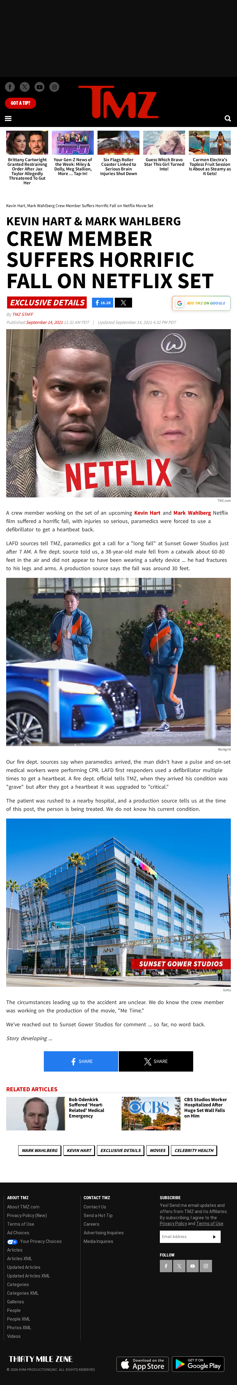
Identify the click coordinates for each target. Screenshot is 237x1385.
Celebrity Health (193, 1150)
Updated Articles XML (28, 1275)
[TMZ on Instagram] (54, 87)
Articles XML (19, 1258)
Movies (157, 1150)
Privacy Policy (173, 1223)
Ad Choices (18, 1232)
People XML (18, 1319)
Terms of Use (20, 1224)
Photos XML (19, 1327)
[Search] (228, 118)
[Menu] (8, 118)
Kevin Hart (79, 1150)
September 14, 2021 (45, 322)
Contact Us (95, 1206)
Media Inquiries (98, 1241)
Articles (15, 1250)
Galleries (15, 1301)
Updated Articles (23, 1267)
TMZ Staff (22, 314)
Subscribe (214, 1237)
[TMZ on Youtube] (39, 87)
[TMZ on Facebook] (10, 87)
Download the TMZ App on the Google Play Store (198, 1364)
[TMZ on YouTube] (192, 1266)
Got (20, 103)
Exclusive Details (120, 1150)
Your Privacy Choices (40, 1241)
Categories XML (23, 1293)
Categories (18, 1284)
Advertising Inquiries (104, 1232)
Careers (91, 1224)
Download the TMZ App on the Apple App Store (142, 1364)
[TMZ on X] (25, 87)
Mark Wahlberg (39, 1150)
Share (85, 1061)
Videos (14, 1336)
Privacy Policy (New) (27, 1215)
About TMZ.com (23, 1206)
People (14, 1310)
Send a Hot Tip (98, 1215)
